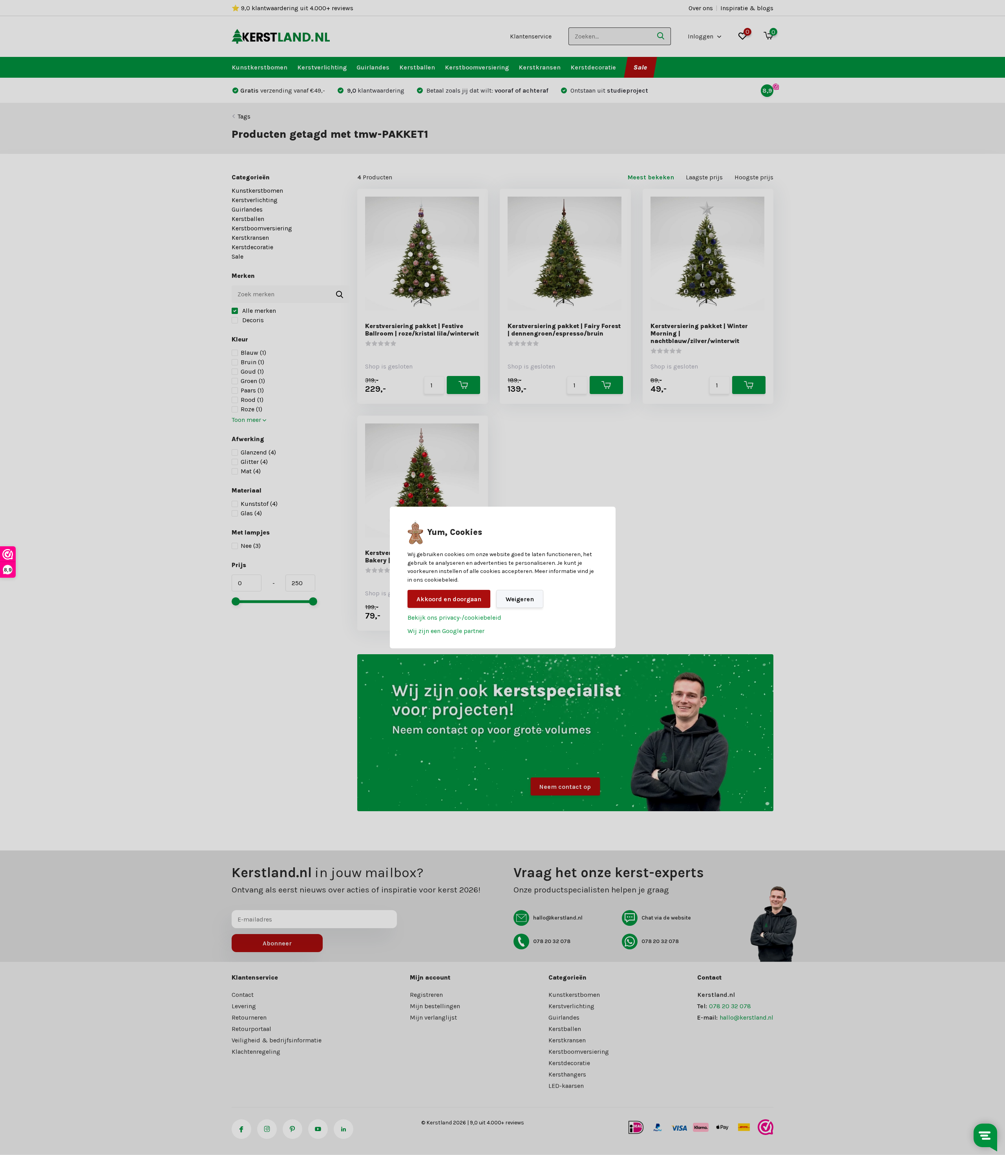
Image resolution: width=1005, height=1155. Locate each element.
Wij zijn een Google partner (445, 631)
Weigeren (520, 599)
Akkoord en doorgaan (449, 599)
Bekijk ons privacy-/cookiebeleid (454, 617)
